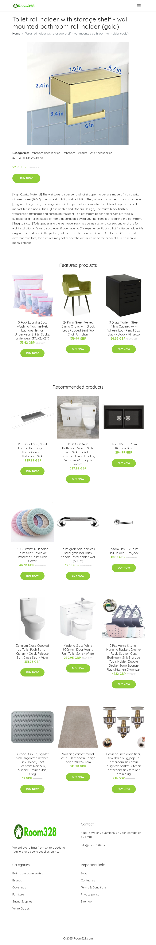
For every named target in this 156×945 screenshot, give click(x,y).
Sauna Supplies (22, 901)
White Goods (21, 908)
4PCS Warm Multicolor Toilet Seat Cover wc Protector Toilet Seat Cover (32, 555)
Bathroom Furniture (75, 153)
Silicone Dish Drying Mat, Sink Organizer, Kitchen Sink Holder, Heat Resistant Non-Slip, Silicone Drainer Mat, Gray (32, 764)
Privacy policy (90, 894)
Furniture (18, 894)
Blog (84, 873)
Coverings (19, 887)
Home (16, 33)
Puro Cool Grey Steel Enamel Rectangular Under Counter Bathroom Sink (32, 450)
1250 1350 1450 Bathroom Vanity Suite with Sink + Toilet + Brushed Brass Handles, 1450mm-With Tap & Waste (78, 454)
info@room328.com (94, 845)
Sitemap (86, 901)
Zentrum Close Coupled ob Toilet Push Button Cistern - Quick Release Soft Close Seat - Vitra (32, 651)
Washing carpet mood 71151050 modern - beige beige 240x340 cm (78, 758)
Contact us (88, 880)
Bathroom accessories (45, 153)
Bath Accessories (100, 153)
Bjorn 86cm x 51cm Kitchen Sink (124, 446)
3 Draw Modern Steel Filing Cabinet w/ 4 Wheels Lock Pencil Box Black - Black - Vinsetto (123, 328)
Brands (17, 880)
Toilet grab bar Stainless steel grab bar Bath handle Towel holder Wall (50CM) (78, 555)
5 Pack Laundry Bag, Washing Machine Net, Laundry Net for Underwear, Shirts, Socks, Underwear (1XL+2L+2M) (32, 330)
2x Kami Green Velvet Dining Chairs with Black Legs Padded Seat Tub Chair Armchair (78, 328)
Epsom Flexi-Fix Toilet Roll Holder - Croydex (123, 551)
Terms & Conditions (94, 887)
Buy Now (26, 178)
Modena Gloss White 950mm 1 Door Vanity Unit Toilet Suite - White (78, 649)
